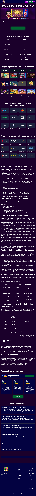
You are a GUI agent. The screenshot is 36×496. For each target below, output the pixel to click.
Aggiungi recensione (29, 375)
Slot (30, 70)
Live (13, 70)
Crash (22, 70)
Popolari (4, 70)
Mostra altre (18, 396)
